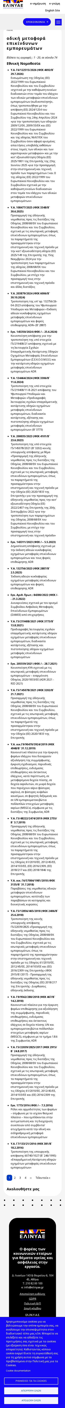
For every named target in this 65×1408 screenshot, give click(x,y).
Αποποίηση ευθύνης (32, 1294)
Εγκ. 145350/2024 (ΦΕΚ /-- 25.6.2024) (34, 332)
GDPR (32, 1299)
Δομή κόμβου (32, 1308)
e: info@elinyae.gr (32, 1287)
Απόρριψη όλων (31, 1390)
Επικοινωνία (35, 21)
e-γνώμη (54, 3)
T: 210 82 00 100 (32, 1283)
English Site (52, 10)
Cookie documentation (18, 1370)
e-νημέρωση (38, 3)
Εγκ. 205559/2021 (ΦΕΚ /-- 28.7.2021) (34, 663)
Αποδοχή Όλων (31, 1400)
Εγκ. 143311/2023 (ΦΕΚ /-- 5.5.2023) (33, 542)
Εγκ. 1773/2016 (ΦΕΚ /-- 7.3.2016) (32, 1105)
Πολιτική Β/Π (32, 1303)
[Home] (14, 4)
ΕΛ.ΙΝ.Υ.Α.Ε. (32, 1315)
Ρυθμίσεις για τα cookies (31, 1380)
